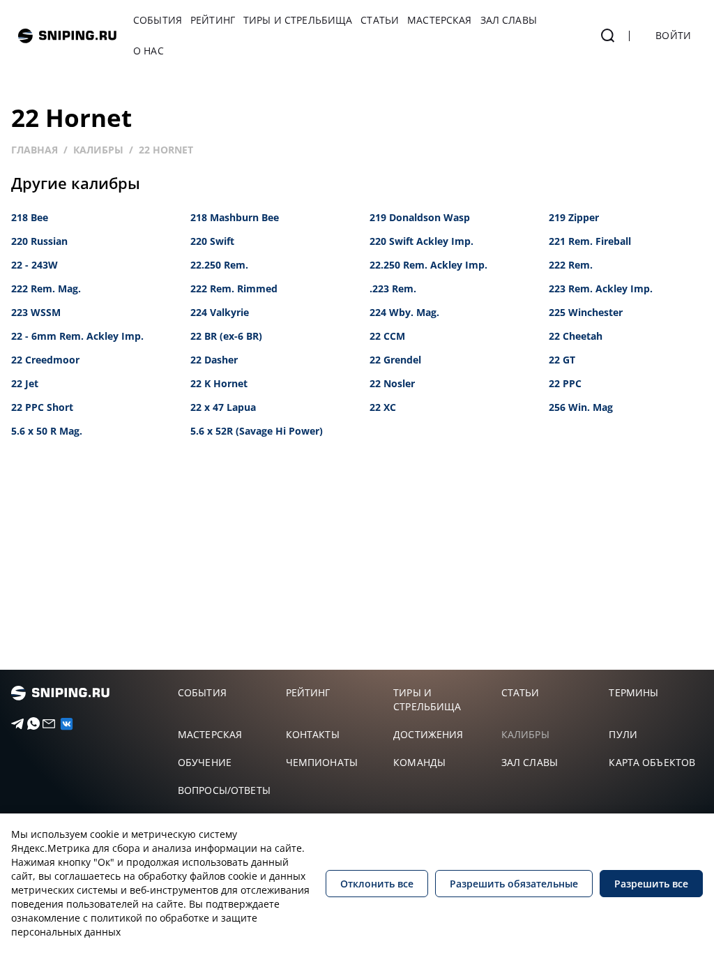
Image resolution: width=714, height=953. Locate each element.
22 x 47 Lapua (223, 407)
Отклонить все (376, 883)
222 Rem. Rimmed (234, 288)
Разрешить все (651, 883)
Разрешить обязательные (514, 883)
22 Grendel (395, 359)
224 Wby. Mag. (404, 312)
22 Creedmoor (45, 359)
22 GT (562, 359)
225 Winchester (586, 312)
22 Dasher (214, 359)
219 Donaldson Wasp (420, 217)
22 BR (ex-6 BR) (226, 336)
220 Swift (212, 241)
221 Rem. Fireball (590, 241)
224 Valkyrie (219, 312)
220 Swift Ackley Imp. (421, 241)
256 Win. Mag (581, 407)
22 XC (383, 407)
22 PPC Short (42, 407)
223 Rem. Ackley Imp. (601, 288)
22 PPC (565, 383)
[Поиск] (608, 36)
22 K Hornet (219, 383)
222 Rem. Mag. (46, 288)
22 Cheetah (575, 336)
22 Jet (24, 383)
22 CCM (387, 336)
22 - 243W (34, 264)
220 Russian (39, 241)
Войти (673, 35)
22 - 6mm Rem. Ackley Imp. (77, 336)
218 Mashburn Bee (234, 217)
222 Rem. (571, 264)
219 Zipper (574, 217)
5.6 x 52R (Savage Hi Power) (256, 430)
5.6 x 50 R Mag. (46, 430)
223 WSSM (36, 312)
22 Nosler (392, 383)
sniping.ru (67, 36)
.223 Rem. (393, 288)
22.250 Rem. (219, 264)
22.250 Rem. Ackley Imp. (428, 264)
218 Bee (29, 217)
